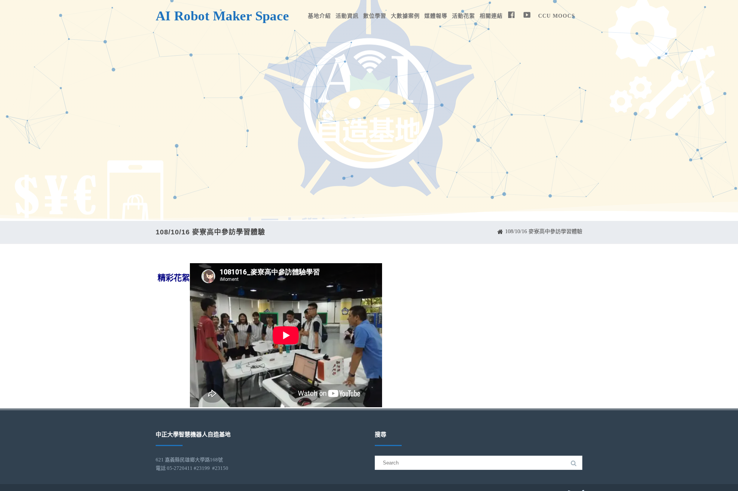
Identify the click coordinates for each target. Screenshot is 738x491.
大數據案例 (405, 16)
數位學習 (374, 16)
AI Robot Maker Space (222, 15)
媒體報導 (435, 16)
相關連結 (491, 16)
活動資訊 (347, 16)
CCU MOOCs (556, 16)
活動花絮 (463, 16)
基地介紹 (319, 16)
